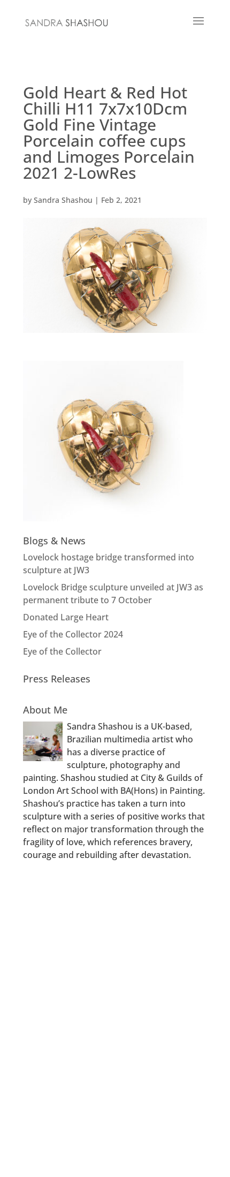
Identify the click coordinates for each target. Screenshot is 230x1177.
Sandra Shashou (63, 200)
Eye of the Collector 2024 (73, 634)
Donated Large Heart (66, 617)
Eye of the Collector (62, 651)
